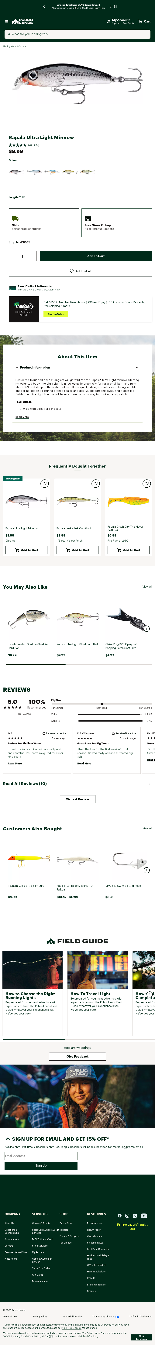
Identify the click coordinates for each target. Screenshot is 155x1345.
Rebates (64, 1230)
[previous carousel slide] (44, 6)
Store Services (39, 1246)
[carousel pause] (115, 6)
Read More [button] (22, 417)
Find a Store (66, 1223)
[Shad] (34, 172)
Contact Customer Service (42, 1260)
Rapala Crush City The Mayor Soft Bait (125, 529)
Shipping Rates (95, 1243)
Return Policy (94, 1230)
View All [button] (147, 586)
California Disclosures (140, 1317)
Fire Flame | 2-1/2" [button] (118, 541)
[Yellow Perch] (87, 172)
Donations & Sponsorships (12, 1231)
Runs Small (57, 708)
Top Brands (65, 1243)
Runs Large (145, 708)
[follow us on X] (136, 1215)
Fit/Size (56, 700)
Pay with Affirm (40, 1281)
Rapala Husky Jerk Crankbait (74, 528)
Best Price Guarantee (98, 1249)
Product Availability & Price (98, 1257)
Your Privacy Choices (103, 1317)
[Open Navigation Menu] (7, 21)
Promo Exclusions (96, 1272)
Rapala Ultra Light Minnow (21, 528)
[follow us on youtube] (144, 1215)
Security (91, 1291)
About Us (9, 1223)
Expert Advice (94, 1223)
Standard (101, 708)
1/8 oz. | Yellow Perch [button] (70, 541)
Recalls (91, 1278)
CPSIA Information (96, 1265)
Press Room (11, 1259)
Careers (9, 1246)
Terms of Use (10, 1317)
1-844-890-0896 (71, 1328)
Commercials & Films (16, 1252)
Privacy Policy (40, 1317)
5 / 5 (149, 721)
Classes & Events (41, 1223)
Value (54, 714)
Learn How (54, 290)
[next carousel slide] (110, 6)
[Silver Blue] (52, 172)
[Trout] (70, 172)
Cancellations (94, 1236)
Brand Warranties (96, 1285)
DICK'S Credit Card (42, 1239)
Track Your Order (41, 1268)
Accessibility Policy (72, 1317)
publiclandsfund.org (87, 1336)
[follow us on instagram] (129, 1215)
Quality (55, 721)
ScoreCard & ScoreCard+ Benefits (45, 1231)
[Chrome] (16, 172)
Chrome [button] (10, 541)
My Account (38, 1252)
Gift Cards (37, 1275)
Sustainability (12, 1239)
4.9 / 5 (148, 714)
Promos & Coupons (69, 1236)
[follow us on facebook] (121, 1215)
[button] (25, 242)
